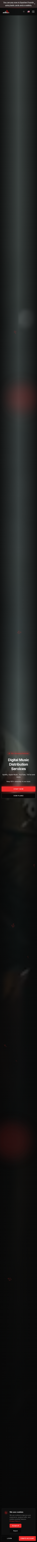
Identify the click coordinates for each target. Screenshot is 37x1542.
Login (9, 1538)
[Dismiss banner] (34, 4)
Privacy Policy (14, 1521)
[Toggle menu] (33, 11)
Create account (27, 1538)
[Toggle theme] (24, 11)
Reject (15, 1531)
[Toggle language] (28, 11)
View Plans (18, 796)
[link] (18, 4)
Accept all (15, 1525)
